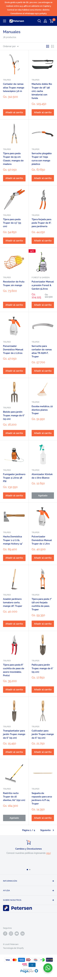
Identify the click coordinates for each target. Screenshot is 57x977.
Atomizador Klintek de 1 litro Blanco (42, 476)
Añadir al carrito (14, 112)
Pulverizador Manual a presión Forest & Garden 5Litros (43, 285)
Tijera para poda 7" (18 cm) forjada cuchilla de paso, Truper (42, 604)
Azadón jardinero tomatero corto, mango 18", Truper (12, 603)
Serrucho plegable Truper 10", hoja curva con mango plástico (42, 158)
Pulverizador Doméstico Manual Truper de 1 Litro (42, 540)
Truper (7, 80)
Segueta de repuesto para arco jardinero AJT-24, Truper (42, 798)
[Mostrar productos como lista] (52, 46)
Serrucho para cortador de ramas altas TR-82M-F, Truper (42, 351)
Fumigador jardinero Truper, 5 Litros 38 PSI (14, 478)
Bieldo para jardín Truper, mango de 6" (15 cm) (14, 415)
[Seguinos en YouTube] (17, 933)
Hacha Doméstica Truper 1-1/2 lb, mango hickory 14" (13, 540)
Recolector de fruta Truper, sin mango (13, 283)
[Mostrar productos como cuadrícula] (47, 46)
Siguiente (45, 830)
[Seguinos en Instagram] (11, 933)
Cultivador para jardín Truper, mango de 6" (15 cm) (43, 734)
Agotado (42, 495)
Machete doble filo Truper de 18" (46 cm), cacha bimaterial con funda (42, 91)
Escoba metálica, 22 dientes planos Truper (42, 410)
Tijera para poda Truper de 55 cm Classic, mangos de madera (13, 158)
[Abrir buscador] (39, 21)
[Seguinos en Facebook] (5, 933)
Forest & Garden (41, 277)
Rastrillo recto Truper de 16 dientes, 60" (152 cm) (14, 797)
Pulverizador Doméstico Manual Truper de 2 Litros (13, 350)
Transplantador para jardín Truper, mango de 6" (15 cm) (14, 734)
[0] (51, 21)
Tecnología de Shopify (13, 948)
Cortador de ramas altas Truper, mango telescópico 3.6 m (13, 88)
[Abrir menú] (4, 21)
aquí (48, 853)
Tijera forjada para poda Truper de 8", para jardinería (41, 223)
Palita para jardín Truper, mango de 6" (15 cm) (42, 668)
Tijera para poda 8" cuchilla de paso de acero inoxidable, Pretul (13, 670)
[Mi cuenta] (45, 21)
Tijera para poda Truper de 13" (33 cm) (12, 223)
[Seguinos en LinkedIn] (22, 933)
